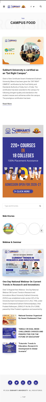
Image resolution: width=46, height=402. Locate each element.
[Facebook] (10, 382)
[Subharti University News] (16, 6)
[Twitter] (17, 382)
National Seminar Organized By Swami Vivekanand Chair (30, 317)
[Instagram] (23, 382)
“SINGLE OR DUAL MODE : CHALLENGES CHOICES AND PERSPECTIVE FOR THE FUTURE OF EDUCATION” (31, 333)
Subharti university (19, 390)
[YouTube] (29, 382)
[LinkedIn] (36, 382)
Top (24, 397)
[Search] (39, 6)
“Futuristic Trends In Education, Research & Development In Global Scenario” (28, 347)
